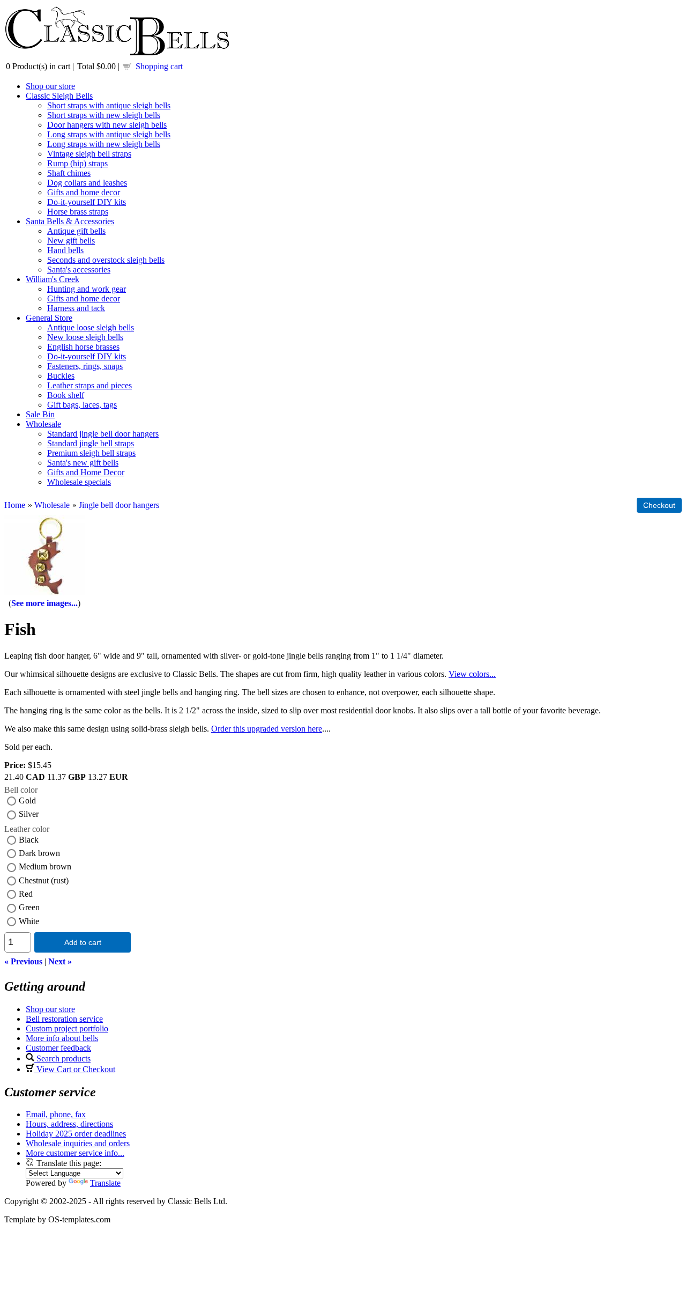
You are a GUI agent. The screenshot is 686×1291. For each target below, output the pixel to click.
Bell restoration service (64, 1018)
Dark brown (39, 853)
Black (29, 839)
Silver (29, 813)
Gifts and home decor (83, 192)
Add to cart (82, 942)
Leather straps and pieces (89, 385)
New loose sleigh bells (85, 337)
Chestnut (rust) (44, 880)
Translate (105, 1182)
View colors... (472, 673)
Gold (27, 800)
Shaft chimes (69, 173)
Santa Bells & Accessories (70, 221)
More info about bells (62, 1038)
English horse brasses (83, 346)
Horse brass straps (77, 211)
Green (29, 907)
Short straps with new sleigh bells (103, 115)
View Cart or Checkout (74, 1069)
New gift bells (71, 240)
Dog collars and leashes (87, 182)
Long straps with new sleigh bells (103, 144)
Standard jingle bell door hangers (103, 433)
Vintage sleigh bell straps (89, 153)
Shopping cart (159, 66)
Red (26, 893)
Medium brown (45, 866)
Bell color (21, 789)
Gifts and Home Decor (85, 472)
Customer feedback (58, 1047)
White (29, 921)
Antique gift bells (76, 230)
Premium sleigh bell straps (91, 453)
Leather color (26, 828)
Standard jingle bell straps (90, 443)
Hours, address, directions (69, 1123)
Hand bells (65, 250)
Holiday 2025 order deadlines (76, 1133)
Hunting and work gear (86, 288)
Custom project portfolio (67, 1028)
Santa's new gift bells (82, 462)
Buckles (60, 375)
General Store (49, 317)
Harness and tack (76, 308)
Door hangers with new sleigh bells (107, 124)
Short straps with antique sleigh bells (108, 105)
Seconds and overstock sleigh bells (106, 259)
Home (14, 505)
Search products (62, 1058)
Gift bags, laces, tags (82, 404)
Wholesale (43, 424)
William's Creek (52, 279)
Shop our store (50, 86)
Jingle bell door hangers (119, 505)
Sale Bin (40, 414)
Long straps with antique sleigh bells (108, 134)
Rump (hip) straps (77, 163)
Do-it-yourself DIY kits (86, 201)
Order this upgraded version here (266, 728)
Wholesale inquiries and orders (78, 1143)
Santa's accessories (78, 269)
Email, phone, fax (56, 1114)
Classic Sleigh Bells (59, 95)
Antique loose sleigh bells (90, 327)
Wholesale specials (79, 481)
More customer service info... (75, 1152)
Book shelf (65, 395)
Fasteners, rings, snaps (85, 366)
